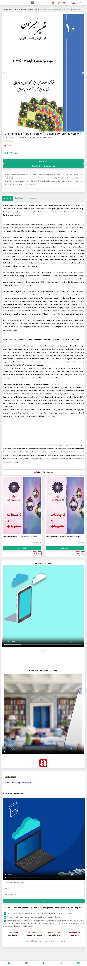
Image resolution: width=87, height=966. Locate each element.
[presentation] (83, 73)
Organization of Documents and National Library (22, 782)
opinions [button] (33, 198)
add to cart (65, 548)
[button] (43, 963)
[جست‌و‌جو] (61, 963)
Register (44, 901)
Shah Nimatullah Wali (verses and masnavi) (63, 536)
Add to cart (43, 161)
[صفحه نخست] (9, 963)
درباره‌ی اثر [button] (7, 198)
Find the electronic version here (43, 166)
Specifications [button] (20, 198)
